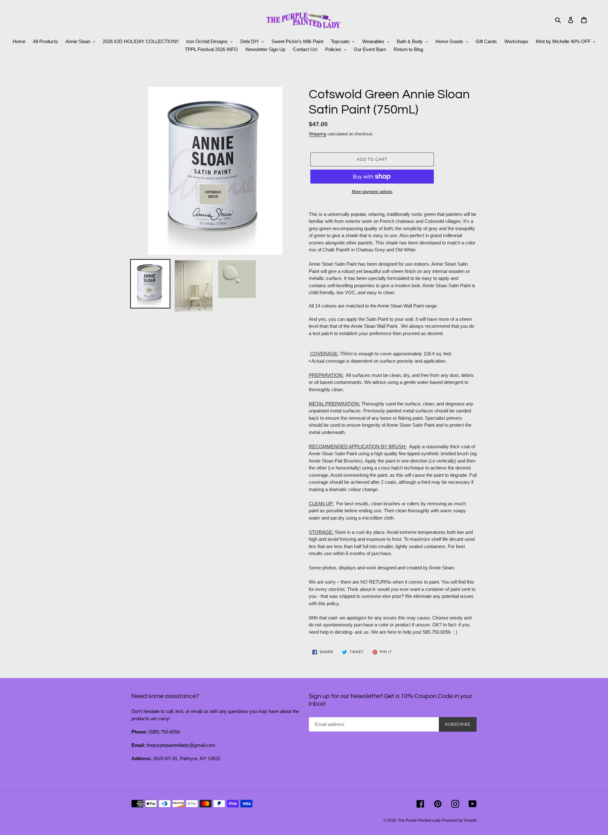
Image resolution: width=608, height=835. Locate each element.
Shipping (317, 133)
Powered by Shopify (459, 820)
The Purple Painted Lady (419, 820)
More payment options (372, 191)
